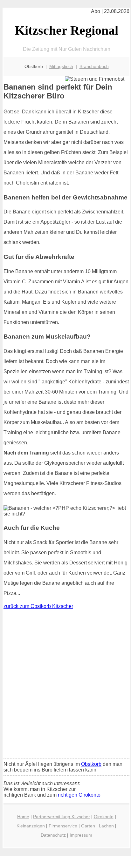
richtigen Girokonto (79, 795)
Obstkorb (91, 764)
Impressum (81, 835)
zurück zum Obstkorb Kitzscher (38, 606)
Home (23, 816)
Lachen (106, 825)
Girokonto (104, 816)
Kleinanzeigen (31, 825)
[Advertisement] (65, 685)
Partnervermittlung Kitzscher (61, 816)
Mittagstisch (61, 66)
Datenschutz (53, 835)
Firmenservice (63, 825)
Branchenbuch (94, 66)
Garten (88, 825)
